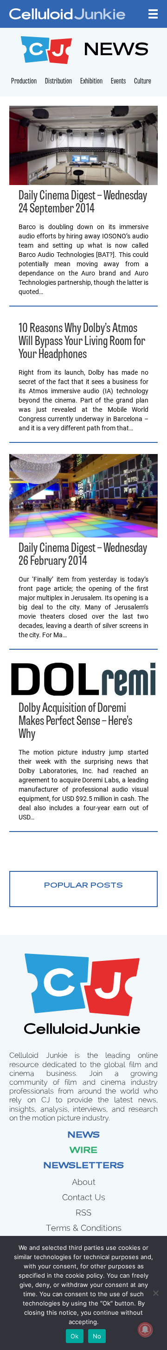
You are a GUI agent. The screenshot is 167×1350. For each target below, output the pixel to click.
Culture (142, 81)
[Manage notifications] (145, 1329)
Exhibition (91, 81)
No (97, 1336)
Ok (75, 1336)
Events (118, 81)
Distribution (58, 81)
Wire (83, 1151)
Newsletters (83, 1166)
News (83, 1135)
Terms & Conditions (84, 1228)
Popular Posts (83, 886)
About (84, 1182)
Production (24, 81)
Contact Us (83, 1197)
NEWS (116, 51)
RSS (83, 1212)
